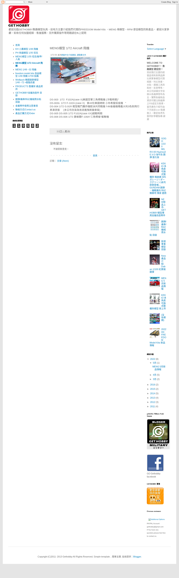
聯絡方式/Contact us (25, 109)
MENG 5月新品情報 (163, 283)
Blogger (137, 556)
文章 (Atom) (63, 161)
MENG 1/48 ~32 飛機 (25, 69)
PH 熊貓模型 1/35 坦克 (26, 53)
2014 (153, 393)
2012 (153, 402)
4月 (155, 375)
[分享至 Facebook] (66, 131)
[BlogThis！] (60, 131)
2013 (153, 398)
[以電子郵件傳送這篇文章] (58, 131)
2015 (153, 389)
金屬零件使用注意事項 (26, 106)
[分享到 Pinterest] (68, 131)
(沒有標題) (163, 317)
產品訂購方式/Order (25, 113)
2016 (153, 384)
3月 (155, 379)
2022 (153, 359)
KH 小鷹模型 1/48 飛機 (26, 49)
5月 (155, 363)
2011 (153, 406)
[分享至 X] (63, 131)
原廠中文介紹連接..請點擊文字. (74, 55)
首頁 (95, 155)
